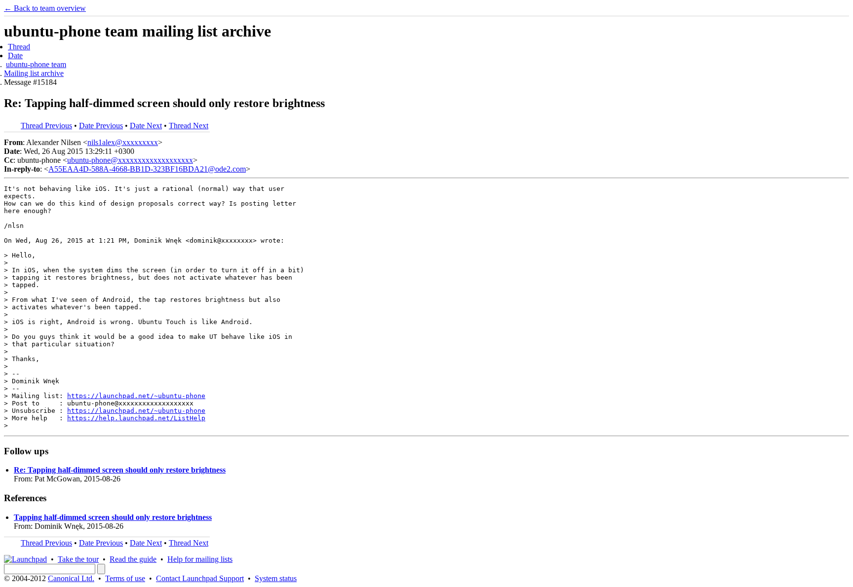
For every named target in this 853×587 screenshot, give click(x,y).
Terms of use (125, 578)
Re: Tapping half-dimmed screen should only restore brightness (120, 470)
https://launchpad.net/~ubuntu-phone (136, 396)
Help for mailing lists (200, 559)
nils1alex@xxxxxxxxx (122, 142)
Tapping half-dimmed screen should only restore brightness (113, 517)
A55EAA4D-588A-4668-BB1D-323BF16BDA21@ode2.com (147, 169)
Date (15, 55)
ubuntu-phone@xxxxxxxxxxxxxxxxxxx (130, 160)
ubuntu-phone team (36, 64)
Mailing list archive (34, 73)
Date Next (146, 125)
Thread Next (188, 125)
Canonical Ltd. (71, 578)
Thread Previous (46, 125)
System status (276, 578)
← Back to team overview (45, 8)
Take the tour (78, 559)
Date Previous (101, 125)
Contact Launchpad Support (200, 578)
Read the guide (133, 559)
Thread (19, 46)
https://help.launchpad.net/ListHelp (136, 418)
